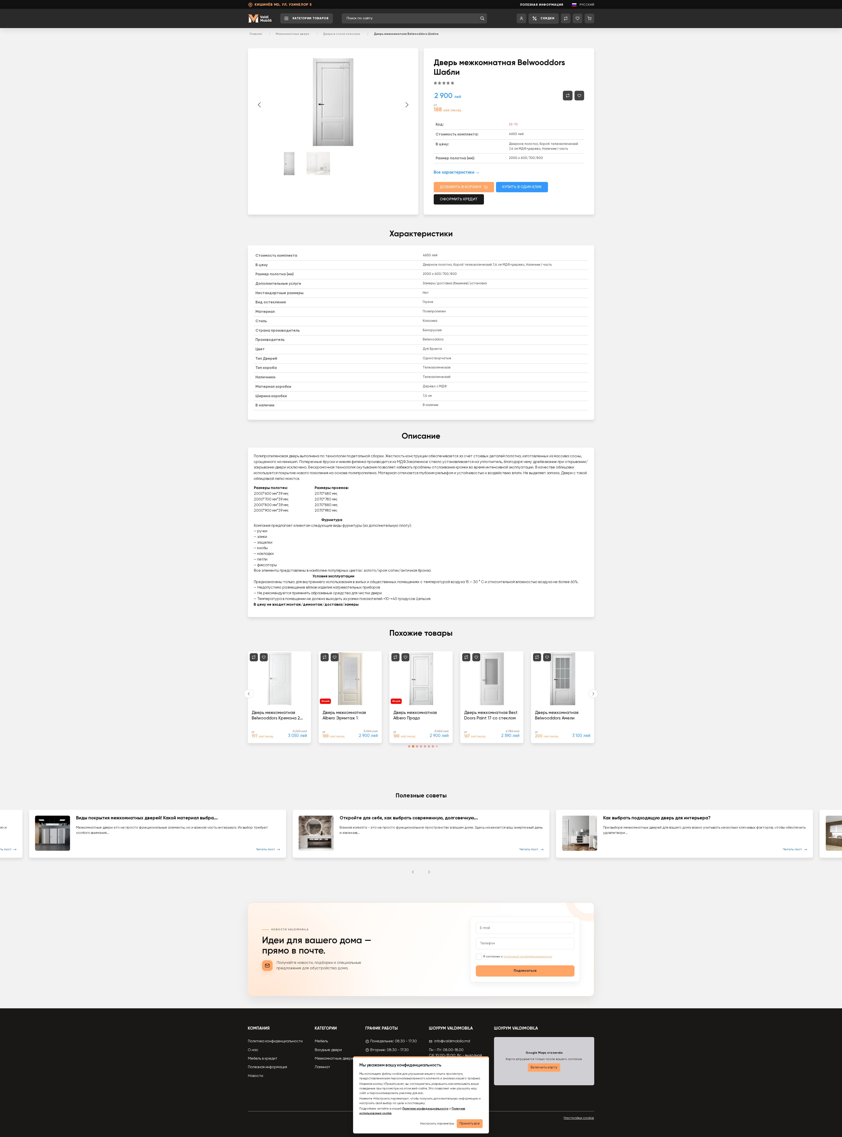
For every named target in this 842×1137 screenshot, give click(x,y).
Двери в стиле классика (341, 34)
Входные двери (328, 1050)
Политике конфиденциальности (425, 1108)
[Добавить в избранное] (579, 95)
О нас (253, 1050)
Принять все (470, 1123)
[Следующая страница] (406, 104)
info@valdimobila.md (452, 1041)
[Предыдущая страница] (259, 104)
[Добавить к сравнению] (568, 95)
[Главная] (259, 18)
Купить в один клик (522, 187)
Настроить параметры (437, 1123)
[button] (482, 18)
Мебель (321, 1041)
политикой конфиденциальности (528, 956)
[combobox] (412, 18)
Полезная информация (541, 4)
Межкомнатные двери (292, 34)
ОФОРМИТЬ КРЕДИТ (459, 199)
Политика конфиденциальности (275, 1041)
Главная (256, 34)
